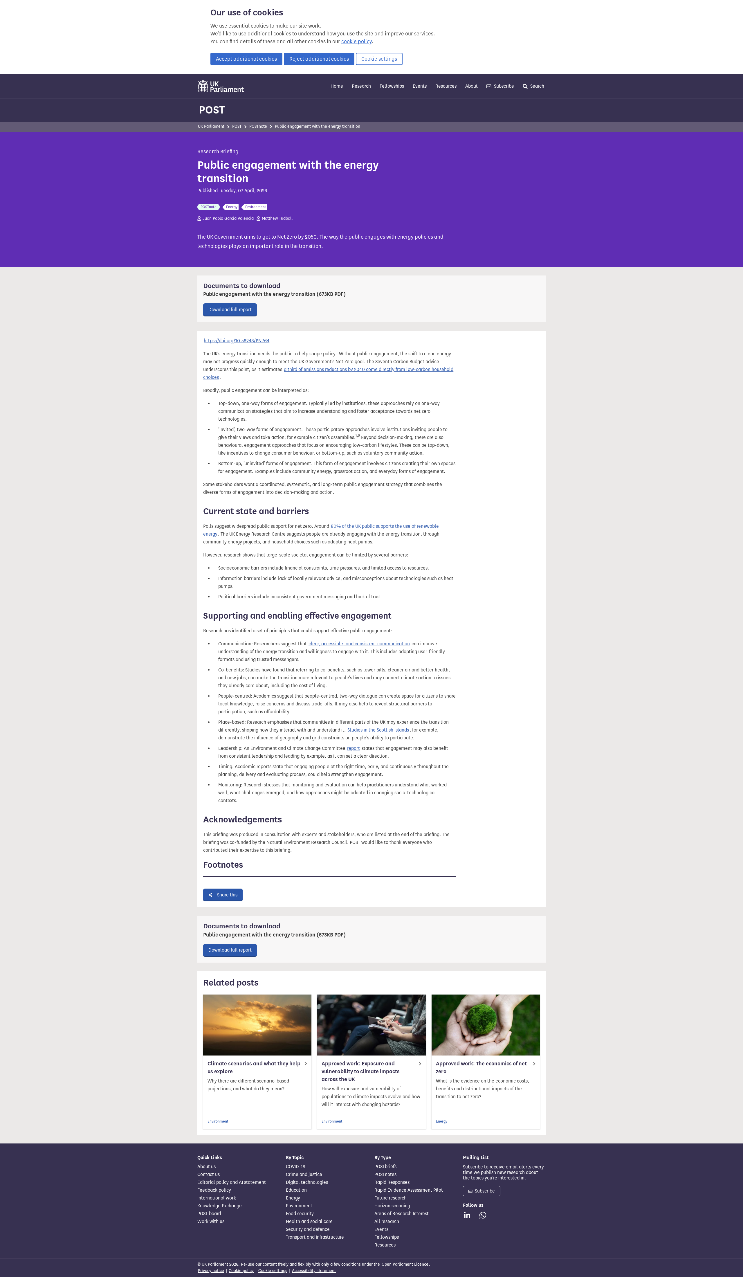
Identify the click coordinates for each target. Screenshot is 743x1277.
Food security (300, 1213)
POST (212, 109)
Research (361, 86)
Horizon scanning (392, 1205)
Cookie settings (379, 59)
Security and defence (308, 1229)
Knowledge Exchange (219, 1205)
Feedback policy (214, 1190)
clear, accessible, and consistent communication (359, 643)
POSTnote (258, 126)
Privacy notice (211, 1270)
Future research (390, 1198)
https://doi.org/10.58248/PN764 (236, 340)
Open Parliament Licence (405, 1264)
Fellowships (392, 86)
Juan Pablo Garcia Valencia (228, 218)
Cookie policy (241, 1270)
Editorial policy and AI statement (231, 1182)
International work (216, 1198)
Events (420, 86)
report (353, 748)
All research (386, 1221)
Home (337, 86)
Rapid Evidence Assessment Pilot (408, 1190)
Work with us (210, 1221)
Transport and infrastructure (315, 1237)
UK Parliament (211, 126)
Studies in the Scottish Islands (378, 730)
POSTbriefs (385, 1166)
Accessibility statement (314, 1270)
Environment (218, 1121)
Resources (446, 86)
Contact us (208, 1174)
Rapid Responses (392, 1182)
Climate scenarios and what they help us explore (254, 1067)
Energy (441, 1121)
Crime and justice (304, 1174)
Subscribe (503, 86)
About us (206, 1166)
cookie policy (356, 41)
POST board (209, 1213)
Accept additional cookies (246, 59)
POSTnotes (385, 1174)
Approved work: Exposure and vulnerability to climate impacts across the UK (361, 1071)
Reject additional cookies (319, 59)
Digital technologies (307, 1182)
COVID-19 (295, 1166)
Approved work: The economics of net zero (481, 1067)
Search (536, 86)
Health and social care (309, 1221)
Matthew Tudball (277, 218)
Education (296, 1190)
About (471, 86)
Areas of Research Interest (401, 1213)
